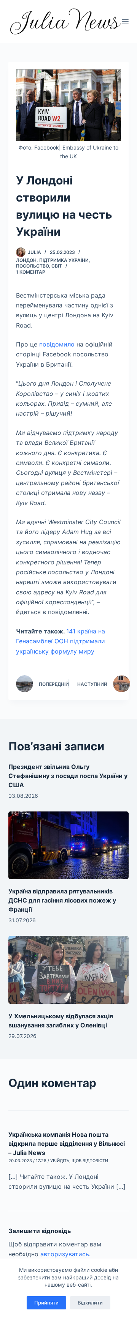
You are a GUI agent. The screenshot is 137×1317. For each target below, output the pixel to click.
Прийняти (46, 1303)
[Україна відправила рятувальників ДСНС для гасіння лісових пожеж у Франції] (68, 845)
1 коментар (30, 272)
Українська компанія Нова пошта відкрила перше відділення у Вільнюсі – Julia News (66, 1143)
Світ (56, 266)
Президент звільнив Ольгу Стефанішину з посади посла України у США (67, 776)
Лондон (26, 260)
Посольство (32, 266)
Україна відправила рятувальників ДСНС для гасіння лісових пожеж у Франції (62, 900)
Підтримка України (64, 260)
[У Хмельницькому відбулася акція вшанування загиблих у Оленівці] (68, 970)
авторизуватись (64, 1254)
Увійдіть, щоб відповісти (79, 1160)
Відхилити (90, 1303)
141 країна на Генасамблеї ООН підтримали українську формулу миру (60, 641)
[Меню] (125, 21)
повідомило (57, 344)
